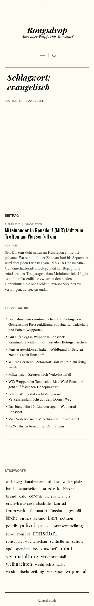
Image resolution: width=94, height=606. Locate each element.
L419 (52, 518)
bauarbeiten (28, 488)
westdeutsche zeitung (25, 571)
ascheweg (14, 481)
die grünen (54, 496)
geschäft (75, 510)
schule (78, 541)
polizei (27, 525)
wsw (59, 571)
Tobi (14, 245)
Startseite (13, 100)
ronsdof (23, 534)
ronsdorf (45, 533)
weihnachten (19, 564)
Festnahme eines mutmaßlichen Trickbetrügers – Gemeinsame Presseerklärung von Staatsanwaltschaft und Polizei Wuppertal (48, 324)
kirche (11, 518)
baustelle (50, 489)
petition (66, 518)
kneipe (39, 518)
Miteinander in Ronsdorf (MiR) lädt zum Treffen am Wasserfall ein (44, 233)
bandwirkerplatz (68, 481)
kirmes (25, 518)
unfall (65, 548)
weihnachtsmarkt (50, 564)
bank (10, 488)
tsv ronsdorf (44, 548)
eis (68, 496)
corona (35, 495)
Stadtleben (33, 224)
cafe (22, 495)
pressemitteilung (68, 525)
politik (11, 525)
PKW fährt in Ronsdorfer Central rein (36, 426)
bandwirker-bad (38, 481)
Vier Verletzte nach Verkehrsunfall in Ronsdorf (43, 418)
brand (11, 495)
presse (44, 525)
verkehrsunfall (53, 556)
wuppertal (76, 571)
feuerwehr (16, 510)
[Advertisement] (47, 157)
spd (9, 548)
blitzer (68, 488)
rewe (10, 534)
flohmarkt (38, 510)
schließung (59, 541)
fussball (57, 510)
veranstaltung (22, 556)
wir (49, 571)
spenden (22, 548)
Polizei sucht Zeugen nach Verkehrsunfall (39, 374)
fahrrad (60, 503)
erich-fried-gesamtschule (28, 503)
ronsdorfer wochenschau (26, 541)
